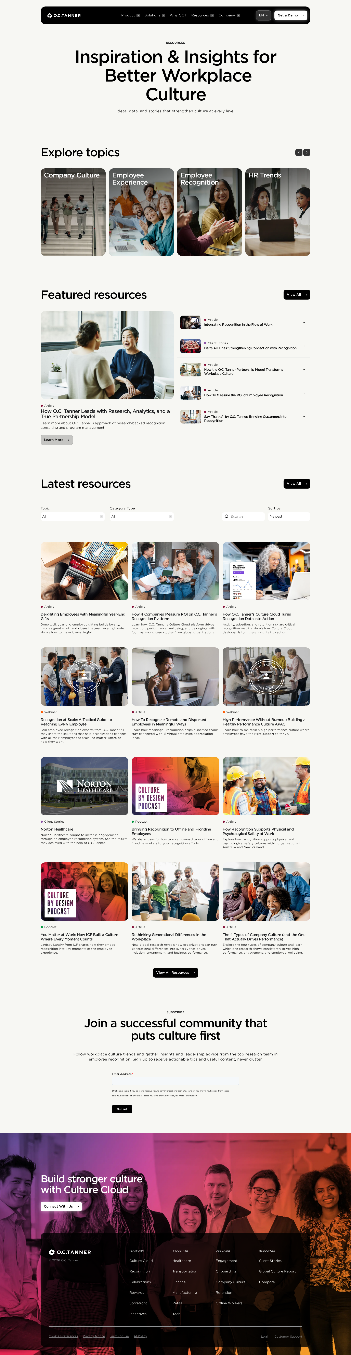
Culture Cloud (141, 1261)
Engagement (226, 1261)
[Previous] (298, 152)
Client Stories (270, 1261)
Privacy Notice (94, 1336)
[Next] (306, 152)
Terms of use (119, 1336)
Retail (177, 1303)
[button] (130, 15)
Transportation (184, 1271)
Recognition (139, 1271)
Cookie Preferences (63, 1336)
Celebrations (140, 1282)
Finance (179, 1282)
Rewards (136, 1293)
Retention (224, 1293)
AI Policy (140, 1336)
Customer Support (288, 1336)
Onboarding (226, 1271)
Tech (176, 1314)
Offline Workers (229, 1303)
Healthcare (181, 1261)
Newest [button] (276, 516)
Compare (267, 1282)
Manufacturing (184, 1293)
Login (265, 1336)
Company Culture (231, 1282)
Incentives (137, 1314)
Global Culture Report (277, 1271)
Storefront (138, 1303)
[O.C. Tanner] (87, 1252)
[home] (64, 15)
